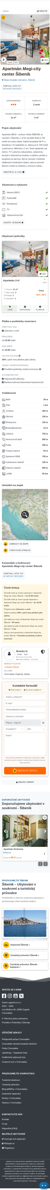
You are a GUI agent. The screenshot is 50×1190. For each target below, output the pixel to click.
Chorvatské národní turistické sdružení (19, 1044)
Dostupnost (25, 310)
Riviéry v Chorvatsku (11, 1098)
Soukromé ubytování (11, 1094)
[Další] (43, 831)
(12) (44, 274)
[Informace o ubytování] (44, 853)
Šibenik (6, 11)
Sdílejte (43, 11)
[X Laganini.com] (21, 995)
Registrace (9, 1148)
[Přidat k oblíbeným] (45, 817)
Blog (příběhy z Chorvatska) (14, 1089)
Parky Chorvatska (10, 1048)
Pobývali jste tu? (12, 87)
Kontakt (5, 1119)
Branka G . (11, 58)
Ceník (10, 310)
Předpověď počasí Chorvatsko (15, 1039)
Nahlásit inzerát (26, 782)
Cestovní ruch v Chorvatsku (14, 1062)
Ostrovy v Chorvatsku (11, 1103)
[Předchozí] (7, 831)
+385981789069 (11, 667)
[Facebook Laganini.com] (4, 995)
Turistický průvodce (10, 1085)
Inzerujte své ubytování (14, 1139)
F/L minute (40, 310)
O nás (4, 1124)
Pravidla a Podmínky (11, 1022)
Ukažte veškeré (13, 223)
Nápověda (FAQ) (9, 1128)
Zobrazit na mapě (18, 544)
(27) (46, 60)
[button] (25, 514)
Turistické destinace (11, 1080)
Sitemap (26, 1022)
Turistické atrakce (20, 550)
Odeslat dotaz (27, 771)
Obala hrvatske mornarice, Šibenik (19, 80)
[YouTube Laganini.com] (15, 995)
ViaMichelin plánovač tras (13, 1057)
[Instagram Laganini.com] (10, 995)
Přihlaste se (8, 1143)
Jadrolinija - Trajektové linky (14, 1053)
